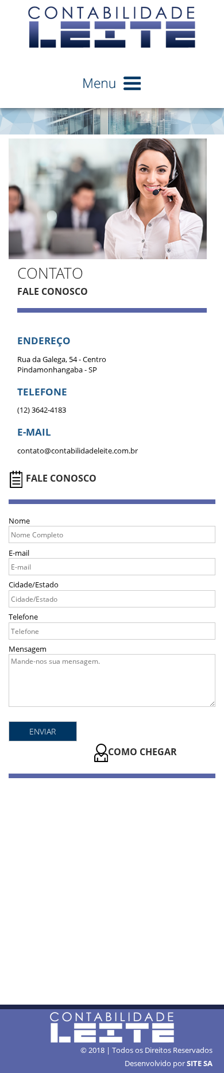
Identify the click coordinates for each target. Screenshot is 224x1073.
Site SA (200, 1063)
